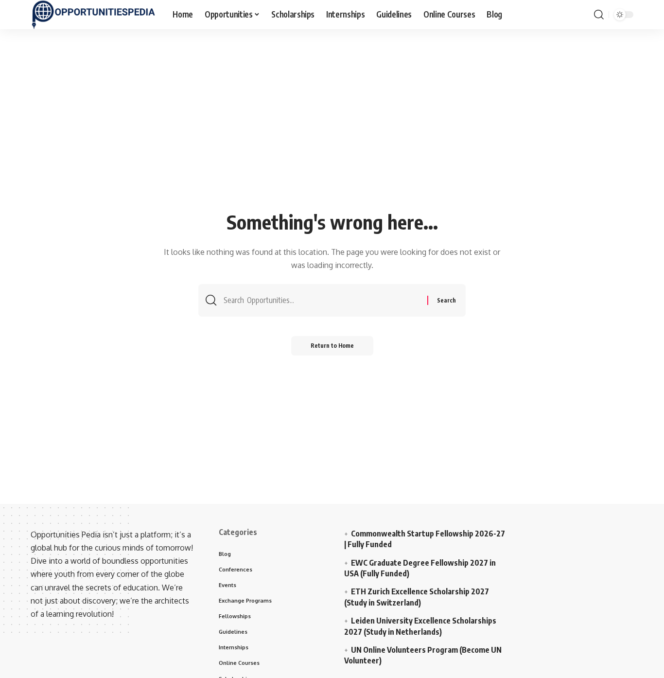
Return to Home (332, 345)
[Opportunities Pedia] (94, 14)
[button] (599, 14)
